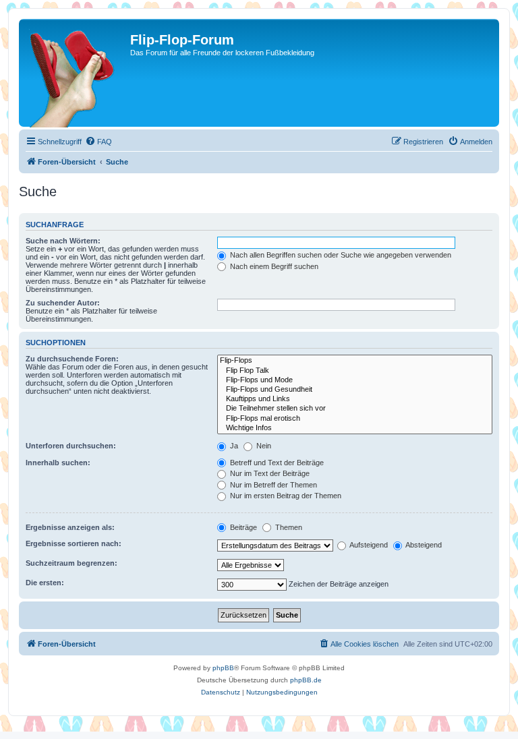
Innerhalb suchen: (58, 463)
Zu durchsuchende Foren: (72, 359)
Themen (287, 527)
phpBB (223, 668)
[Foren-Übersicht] (76, 72)
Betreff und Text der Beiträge (276, 463)
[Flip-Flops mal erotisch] (355, 418)
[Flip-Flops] (355, 360)
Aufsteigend (368, 545)
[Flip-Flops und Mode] (355, 380)
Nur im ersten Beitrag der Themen (284, 496)
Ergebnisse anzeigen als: (70, 527)
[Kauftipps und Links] (355, 399)
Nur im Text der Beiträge (269, 473)
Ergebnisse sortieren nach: (73, 543)
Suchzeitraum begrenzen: (71, 563)
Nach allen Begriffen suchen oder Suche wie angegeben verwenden (339, 255)
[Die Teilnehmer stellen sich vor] (355, 408)
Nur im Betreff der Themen (272, 485)
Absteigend (423, 545)
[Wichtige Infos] (355, 428)
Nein (262, 446)
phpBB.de (306, 680)
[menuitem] (98, 142)
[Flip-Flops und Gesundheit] (355, 389)
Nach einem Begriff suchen (273, 266)
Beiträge (242, 527)
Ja (233, 446)
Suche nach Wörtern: (63, 241)
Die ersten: (45, 583)
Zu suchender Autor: (63, 303)
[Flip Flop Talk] (355, 371)
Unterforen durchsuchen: (71, 446)
